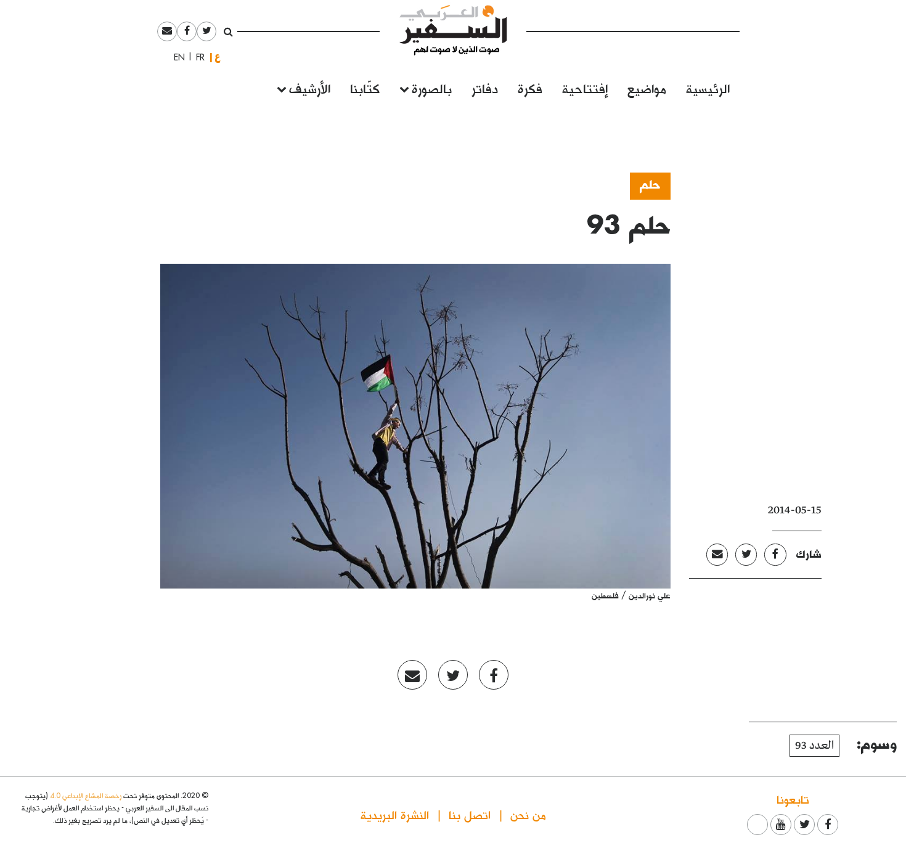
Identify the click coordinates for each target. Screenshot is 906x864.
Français (196, 57)
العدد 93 (814, 745)
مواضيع (646, 88)
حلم (650, 184)
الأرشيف (309, 88)
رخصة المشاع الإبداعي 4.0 (85, 795)
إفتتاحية (585, 88)
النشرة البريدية (395, 814)
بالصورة (432, 88)
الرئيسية (708, 88)
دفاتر (484, 88)
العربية (217, 57)
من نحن (528, 814)
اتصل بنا (470, 814)
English (175, 57)
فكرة (530, 88)
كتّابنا (365, 88)
